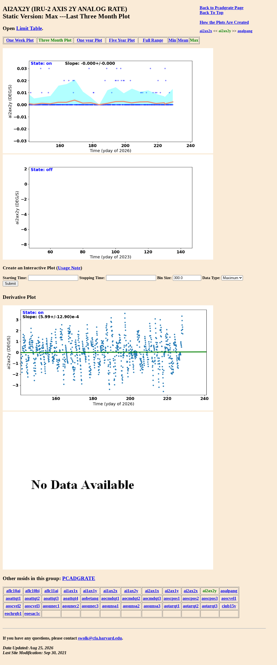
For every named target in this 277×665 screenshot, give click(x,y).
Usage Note (69, 267)
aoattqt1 (13, 598)
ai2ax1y (172, 590)
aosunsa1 (110, 606)
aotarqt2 (191, 606)
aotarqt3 (209, 606)
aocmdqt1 (110, 598)
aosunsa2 (131, 606)
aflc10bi (32, 590)
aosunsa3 (152, 606)
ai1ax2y (131, 590)
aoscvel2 (13, 606)
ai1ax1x (71, 590)
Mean (183, 40)
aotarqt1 (172, 606)
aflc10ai (13, 590)
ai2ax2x (206, 31)
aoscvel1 (228, 598)
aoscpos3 (210, 598)
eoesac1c (32, 613)
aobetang (90, 598)
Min (172, 40)
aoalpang (245, 31)
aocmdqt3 (152, 598)
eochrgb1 (13, 613)
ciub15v (229, 606)
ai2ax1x (152, 590)
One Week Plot (20, 40)
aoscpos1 (172, 598)
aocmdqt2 (131, 598)
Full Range (153, 40)
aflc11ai (51, 590)
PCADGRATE (78, 578)
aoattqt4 (70, 598)
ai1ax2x (110, 590)
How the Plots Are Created (224, 22)
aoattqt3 (51, 598)
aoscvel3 (32, 606)
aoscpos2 (191, 598)
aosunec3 (90, 606)
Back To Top (211, 12)
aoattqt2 (32, 598)
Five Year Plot (122, 40)
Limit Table (29, 28)
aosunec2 (70, 606)
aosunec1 (51, 606)
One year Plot (89, 40)
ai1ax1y (90, 590)
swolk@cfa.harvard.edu (100, 638)
